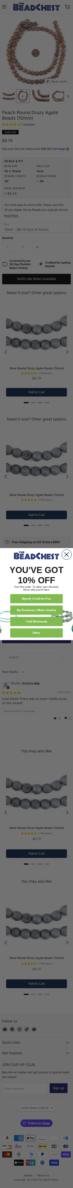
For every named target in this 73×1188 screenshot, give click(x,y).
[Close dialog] (67, 555)
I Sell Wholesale (36, 621)
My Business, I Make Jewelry (36, 609)
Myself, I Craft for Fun (36, 598)
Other (36, 632)
